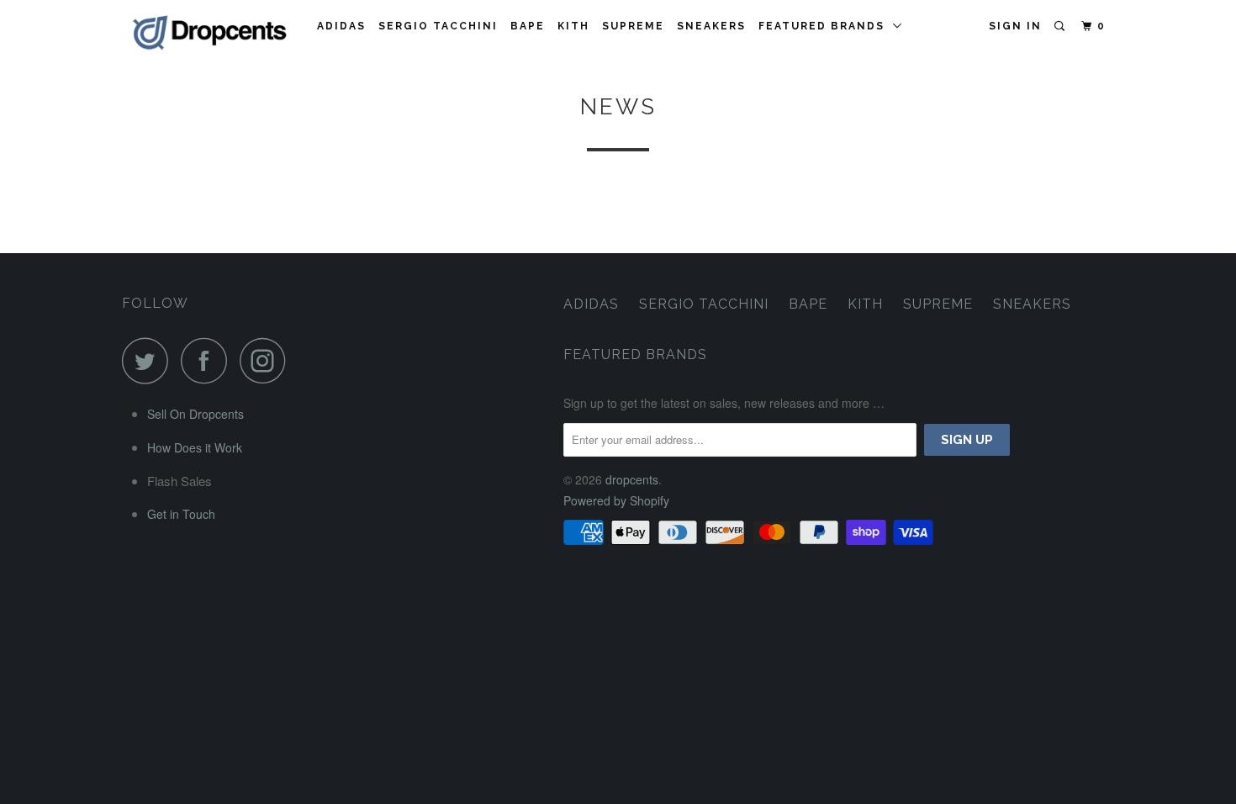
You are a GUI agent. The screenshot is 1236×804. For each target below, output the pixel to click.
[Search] (1061, 26)
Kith (573, 26)
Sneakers (711, 26)
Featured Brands (825, 26)
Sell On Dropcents (195, 413)
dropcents (631, 479)
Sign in (1015, 26)
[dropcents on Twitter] (149, 360)
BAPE (527, 26)
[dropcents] (208, 33)
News (618, 106)
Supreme (633, 26)
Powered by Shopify (616, 500)
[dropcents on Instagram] (267, 360)
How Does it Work (194, 447)
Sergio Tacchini (438, 26)
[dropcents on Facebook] (208, 360)
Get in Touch (181, 513)
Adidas (341, 26)
